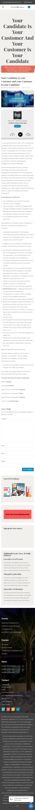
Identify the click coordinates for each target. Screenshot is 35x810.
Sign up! (17, 126)
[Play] (20, 134)
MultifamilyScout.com (10, 289)
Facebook (22, 397)
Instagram (22, 389)
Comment (4, 419)
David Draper (14, 401)
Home (6, 67)
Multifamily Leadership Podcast (19, 67)
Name (3, 445)
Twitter (21, 393)
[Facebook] (3, 709)
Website (8, 382)
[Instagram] (12, 709)
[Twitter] (8, 709)
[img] (12, 134)
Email (3, 453)
